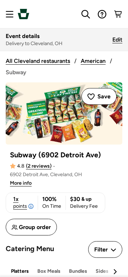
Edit (117, 39)
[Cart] (118, 14)
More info (21, 183)
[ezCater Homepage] (23, 14)
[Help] (102, 14)
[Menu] (9, 14)
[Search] (85, 14)
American (93, 61)
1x (20, 202)
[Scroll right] (114, 271)
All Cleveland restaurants (38, 61)
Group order (35, 227)
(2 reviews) (39, 166)
